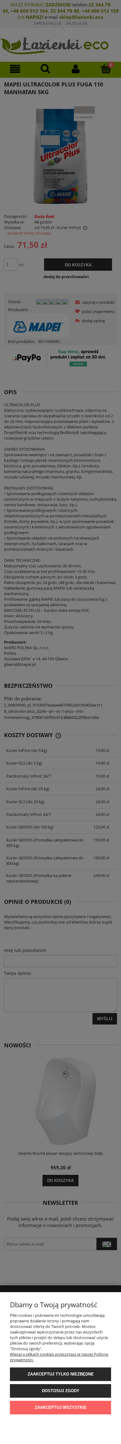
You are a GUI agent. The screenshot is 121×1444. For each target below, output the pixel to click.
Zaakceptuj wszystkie (61, 1407)
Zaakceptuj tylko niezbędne (61, 1374)
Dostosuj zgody (60, 1390)
